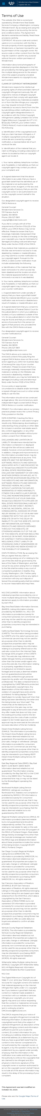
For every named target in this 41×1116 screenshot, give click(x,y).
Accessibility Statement (14, 1113)
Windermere (33, 1109)
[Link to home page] (11, 3)
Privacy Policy (25, 1111)
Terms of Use (15, 1111)
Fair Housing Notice (28, 1113)
